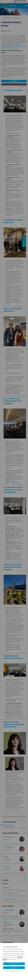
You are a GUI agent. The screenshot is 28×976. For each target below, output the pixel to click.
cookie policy (12, 959)
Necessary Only (14, 963)
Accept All (14, 967)
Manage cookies (14, 971)
